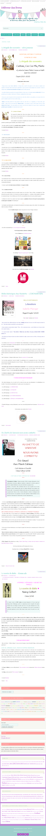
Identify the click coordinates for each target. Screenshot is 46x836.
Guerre (20, 705)
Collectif (37, 811)
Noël (44, 707)
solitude (8, 711)
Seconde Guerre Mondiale (38, 709)
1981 (12, 761)
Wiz (14, 785)
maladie (23, 707)
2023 (2, 765)
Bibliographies (35, 1)
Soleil (35, 783)
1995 (21, 761)
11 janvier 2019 (12, 575)
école (16, 703)
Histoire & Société (9, 565)
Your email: (3, 722)
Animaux (25, 701)
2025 (6, 765)
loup (17, 707)
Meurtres (26, 707)
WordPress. (30, 831)
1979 (11, 761)
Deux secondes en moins (24, 667)
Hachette (32, 779)
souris (12, 711)
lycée (18, 707)
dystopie (14, 703)
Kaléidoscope (38, 779)
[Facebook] (18, 834)
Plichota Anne (27, 817)
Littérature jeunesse (26, 1)
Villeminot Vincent (29, 819)
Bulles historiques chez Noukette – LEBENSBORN (22, 294)
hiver (29, 705)
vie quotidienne (29, 711)
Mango (30, 781)
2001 (31, 761)
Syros (38, 783)
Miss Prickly (38, 815)
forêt (18, 705)
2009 (3, 763)
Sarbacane (29, 783)
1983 (13, 761)
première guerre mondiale (20, 709)
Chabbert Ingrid (23, 811)
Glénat (19, 779)
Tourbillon (7, 785)
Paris (6, 709)
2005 (37, 761)
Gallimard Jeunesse (11, 779)
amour (18, 701)
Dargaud (10, 777)
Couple (4, 703)
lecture (10, 707)
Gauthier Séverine (31, 813)
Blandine (32, 269)
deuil (8, 703)
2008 (43, 761)
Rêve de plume (15, 672)
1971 (9, 761)
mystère (36, 707)
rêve (29, 709)
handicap (22, 705)
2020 (37, 763)
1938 (5, 761)
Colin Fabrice (34, 811)
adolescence (7, 701)
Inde (5, 707)
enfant (26, 703)
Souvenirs (14, 711)
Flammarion (40, 777)
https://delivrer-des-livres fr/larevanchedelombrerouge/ (12, 794)
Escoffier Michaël (20, 813)
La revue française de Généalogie (19, 227)
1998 (26, 761)
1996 (22, 761)
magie (20, 707)
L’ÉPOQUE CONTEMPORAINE (16, 398)
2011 (8, 764)
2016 (25, 764)
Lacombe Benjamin (19, 815)
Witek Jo (36, 819)
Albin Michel (14, 775)
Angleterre (21, 701)
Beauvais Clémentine (23, 809)
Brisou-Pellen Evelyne (37, 809)
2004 (36, 761)
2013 (15, 764)
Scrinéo (33, 783)
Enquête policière (35, 703)
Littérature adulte (15, 1)
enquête (31, 703)
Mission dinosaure (38, 667)
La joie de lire (8, 781)
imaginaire (40, 705)
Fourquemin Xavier (26, 813)
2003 (34, 761)
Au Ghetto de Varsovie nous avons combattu (18, 433)
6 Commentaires (41, 571)
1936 (3, 761)
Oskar (13, 565)
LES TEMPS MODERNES (15, 395)
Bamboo (29, 775)
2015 (22, 764)
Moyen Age (30, 707)
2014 (18, 764)
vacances (23, 711)
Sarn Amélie (4, 819)
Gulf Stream (27, 779)
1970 (8, 761)
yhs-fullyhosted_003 (26, 794)
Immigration (2, 707)
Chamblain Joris (29, 811)
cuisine (6, 703)
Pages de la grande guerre (23, 252)
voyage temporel (38, 711)
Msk (39, 781)
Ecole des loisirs (31, 777)
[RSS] (23, 834)
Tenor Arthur (11, 819)
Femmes (16, 705)
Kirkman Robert (14, 815)
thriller (21, 711)
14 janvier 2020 (12, 435)
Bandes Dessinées (4, 1)
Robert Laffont (19, 783)
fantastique (8, 705)
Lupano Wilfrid (25, 815)
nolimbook (39, 796)
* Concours (8, 3)
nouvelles (2, 709)
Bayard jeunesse (37, 775)
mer (24, 707)
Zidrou (8, 821)
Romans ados (37, 435)
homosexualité (32, 705)
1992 (16, 761)
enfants (29, 703)
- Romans (31, 435)
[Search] (41, 28)
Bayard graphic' (8, 425)
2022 (41, 763)
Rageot (16, 783)
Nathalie (5, 435)
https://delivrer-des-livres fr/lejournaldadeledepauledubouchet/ (25, 796)
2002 (32, 761)
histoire (28, 705)
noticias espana (34, 794)
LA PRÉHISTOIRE (14, 386)
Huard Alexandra (9, 815)
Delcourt (14, 777)
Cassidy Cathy (7, 811)
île (38, 705)
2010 (5, 764)
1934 (2, 761)
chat (39, 701)
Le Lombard (13, 781)
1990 (15, 761)
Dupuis (7, 286)
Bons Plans (3, 736)
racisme (25, 709)
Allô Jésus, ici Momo (9, 543)
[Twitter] (21, 834)
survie (17, 711)
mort (28, 707)
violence (33, 711)
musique (33, 707)
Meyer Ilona (34, 815)
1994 (19, 761)
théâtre (19, 711)
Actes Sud (3, 775)
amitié (14, 701)
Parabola (25, 831)
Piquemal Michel (22, 817)
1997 (24, 761)
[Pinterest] (28, 834)
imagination (43, 705)
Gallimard (4, 779)
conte (44, 701)
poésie (11, 709)
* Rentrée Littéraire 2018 (20, 577)
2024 (4, 765)
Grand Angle (23, 779)
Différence (11, 703)
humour (36, 705)
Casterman (4, 777)
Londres (15, 707)
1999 (27, 761)
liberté (12, 707)
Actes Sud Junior (8, 775)
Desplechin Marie (10, 813)
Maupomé (30, 815)
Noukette (29, 409)
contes (2, 703)
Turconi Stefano (15, 819)
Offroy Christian (17, 817)
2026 (8, 765)
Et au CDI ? (42, 1)
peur (9, 709)
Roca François (37, 817)
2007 (41, 761)
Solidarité (6, 711)
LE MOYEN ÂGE (13, 392)
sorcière (10, 711)
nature (38, 707)
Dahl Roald (5, 813)
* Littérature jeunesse (22, 435)
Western (41, 711)
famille (3, 705)
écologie (19, 703)
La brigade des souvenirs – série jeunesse (17, 48)
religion (28, 709)
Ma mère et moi (41, 404)
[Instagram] (25, 834)
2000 (29, 761)
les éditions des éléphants (24, 781)
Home (3, 38)
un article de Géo (25, 357)
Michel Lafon (33, 781)
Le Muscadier (17, 781)
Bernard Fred (30, 809)
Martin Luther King (23, 541)
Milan (37, 781)
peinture (8, 709)
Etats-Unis (43, 703)
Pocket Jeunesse (12, 783)
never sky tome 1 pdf (19, 798)
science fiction (32, 709)
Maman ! (2, 3)
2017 (28, 763)
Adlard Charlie (4, 809)
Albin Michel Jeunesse (22, 775)
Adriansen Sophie (9, 809)
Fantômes (13, 705)
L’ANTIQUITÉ (13, 389)
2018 (31, 764)
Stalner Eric (7, 819)
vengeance (25, 711)
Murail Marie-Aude (9, 817)
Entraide (40, 703)
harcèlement (25, 705)
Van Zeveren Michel (21, 819)
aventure (34, 701)
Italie (6, 707)
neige (39, 707)
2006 (39, 761)
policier (14, 709)
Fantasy (11, 705)
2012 (11, 764)
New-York (42, 707)
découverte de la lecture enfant (29, 798)
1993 (18, 761)
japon (8, 707)
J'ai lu (35, 779)
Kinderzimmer (12, 342)
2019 (34, 764)
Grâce (2, 406)
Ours (4, 709)
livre (13, 707)
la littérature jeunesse (27, 233)
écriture (21, 703)
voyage (35, 711)
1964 (6, 761)
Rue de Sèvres (24, 783)
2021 (39, 763)
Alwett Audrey (16, 809)
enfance (24, 703)
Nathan (4, 783)
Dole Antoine (15, 813)
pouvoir (16, 709)
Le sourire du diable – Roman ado (14, 573)
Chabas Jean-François (16, 811)
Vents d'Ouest (11, 785)
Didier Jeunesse (20, 777)
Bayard (32, 775)
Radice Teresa (32, 817)
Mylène (7, 130)
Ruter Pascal (41, 817)
